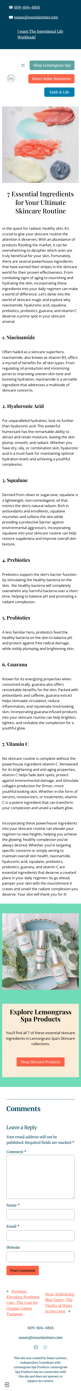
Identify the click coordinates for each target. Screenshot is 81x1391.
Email (12, 1226)
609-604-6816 (27, 7)
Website (13, 1247)
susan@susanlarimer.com (36, 17)
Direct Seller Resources (51, 78)
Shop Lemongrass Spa (52, 65)
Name (13, 1205)
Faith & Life (59, 92)
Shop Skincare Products (40, 1061)
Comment (16, 1151)
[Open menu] (22, 65)
